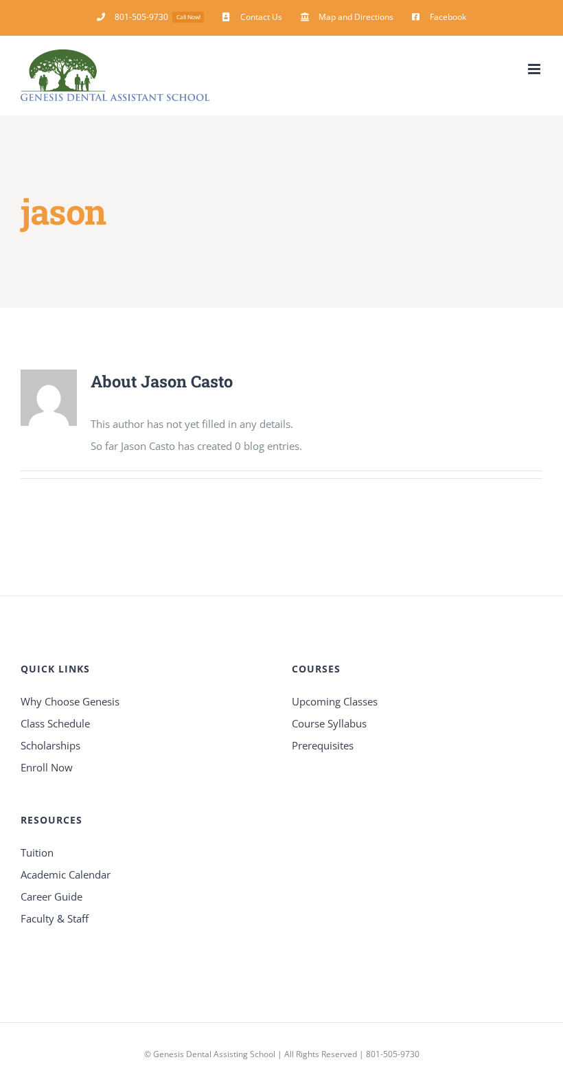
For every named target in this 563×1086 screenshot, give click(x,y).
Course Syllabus (329, 723)
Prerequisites (323, 745)
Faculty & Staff (55, 918)
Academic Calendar (66, 874)
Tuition (37, 852)
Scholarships (50, 745)
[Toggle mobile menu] (535, 69)
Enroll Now (47, 767)
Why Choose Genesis (70, 701)
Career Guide (51, 896)
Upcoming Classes (335, 701)
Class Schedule (55, 723)
